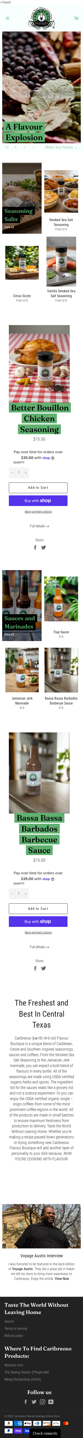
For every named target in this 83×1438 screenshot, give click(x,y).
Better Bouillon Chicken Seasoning (40, 418)
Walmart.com (13, 1365)
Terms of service (15, 1328)
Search (9, 1321)
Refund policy (13, 1336)
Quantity (19, 462)
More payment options (38, 511)
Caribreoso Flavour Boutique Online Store (37, 1416)
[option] (41, 91)
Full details (37, 526)
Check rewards (45, 1433)
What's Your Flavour (61, 147)
